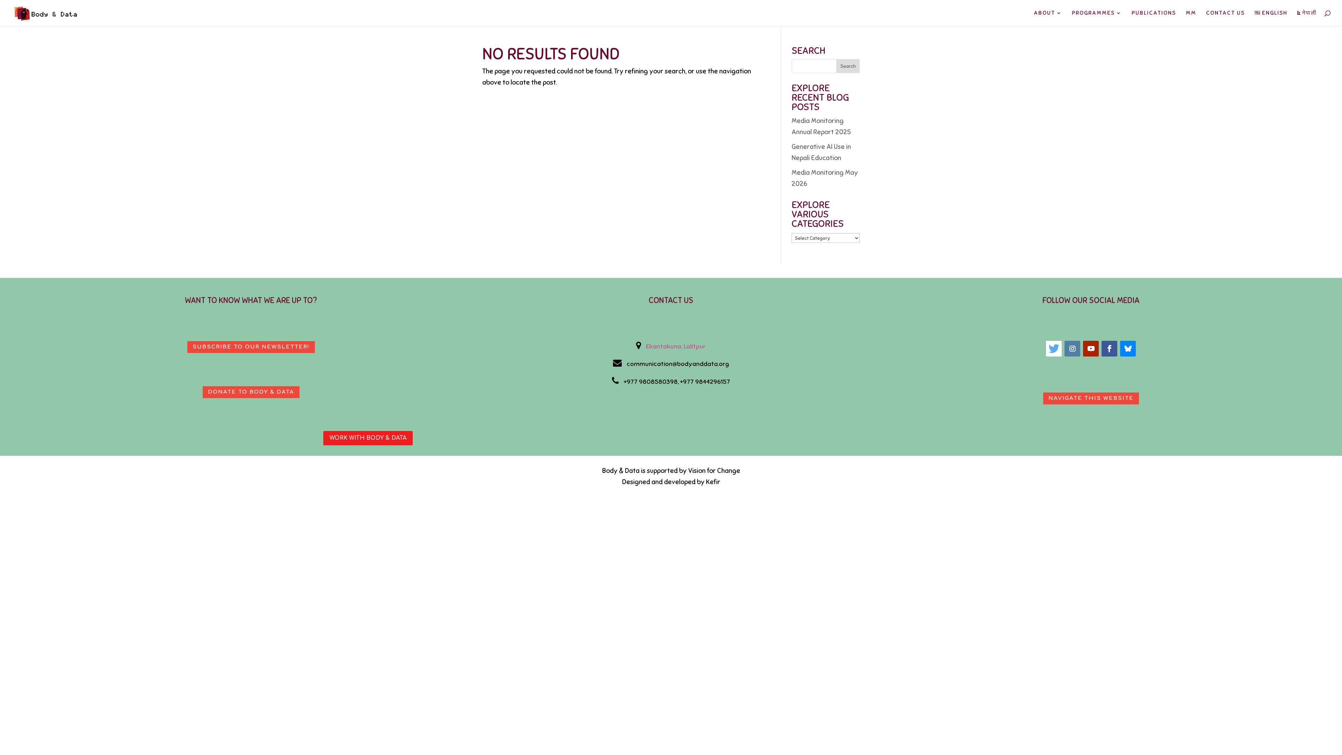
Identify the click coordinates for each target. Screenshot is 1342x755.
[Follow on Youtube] (1091, 349)
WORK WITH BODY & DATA (368, 438)
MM (1191, 13)
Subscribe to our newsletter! (251, 347)
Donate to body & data (251, 392)
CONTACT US (1225, 13)
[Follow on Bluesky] (1128, 349)
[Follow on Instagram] (1072, 349)
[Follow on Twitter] (1054, 349)
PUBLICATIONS (1154, 13)
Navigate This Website (1091, 398)
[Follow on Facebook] (1109, 349)
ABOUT (1044, 13)
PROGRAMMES (1093, 13)
